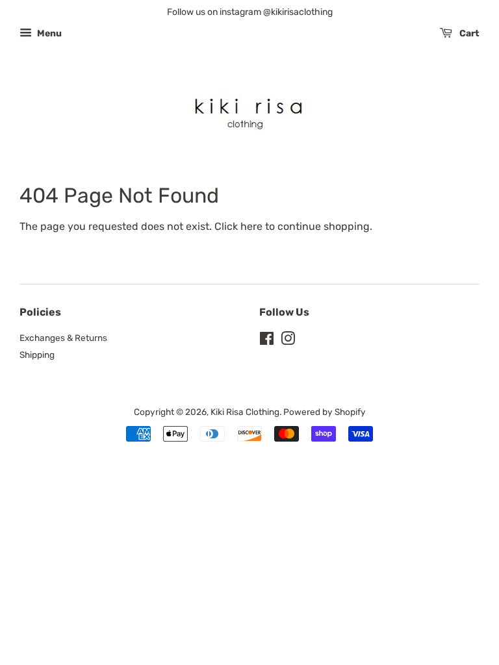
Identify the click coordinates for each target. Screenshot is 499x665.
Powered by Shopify (324, 412)
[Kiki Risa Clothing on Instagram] (288, 341)
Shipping (37, 354)
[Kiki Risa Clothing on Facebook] (266, 341)
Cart (468, 33)
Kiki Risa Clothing (245, 412)
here (251, 226)
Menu (48, 33)
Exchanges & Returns (63, 337)
